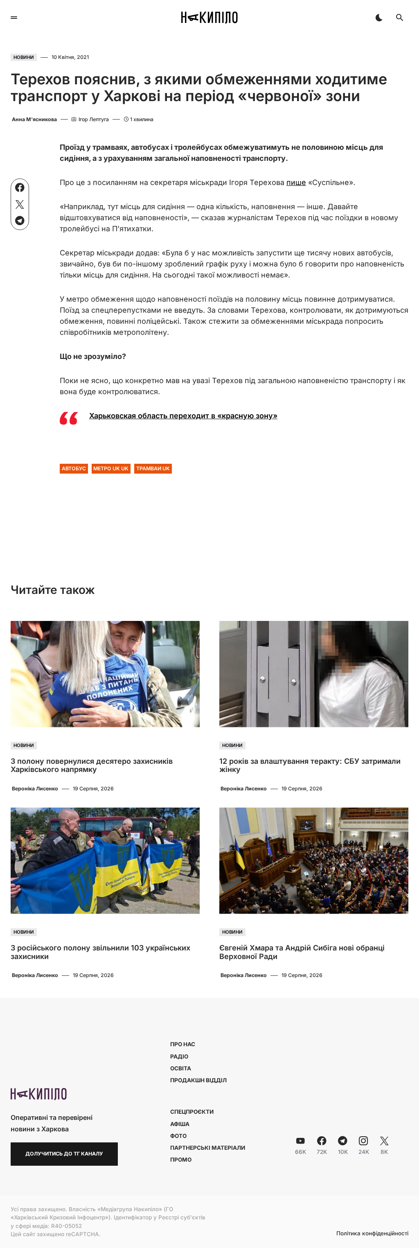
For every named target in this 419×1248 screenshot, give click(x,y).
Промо (180, 1159)
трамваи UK (153, 468)
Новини (24, 57)
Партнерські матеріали (207, 1147)
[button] (14, 17)
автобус (74, 468)
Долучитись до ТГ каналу (64, 1154)
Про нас (182, 1044)
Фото (178, 1136)
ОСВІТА (180, 1068)
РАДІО (179, 1056)
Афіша (179, 1124)
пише (296, 182)
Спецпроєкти (192, 1111)
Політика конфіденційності (372, 1234)
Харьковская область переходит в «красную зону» (183, 415)
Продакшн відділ (198, 1080)
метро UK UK (110, 468)
